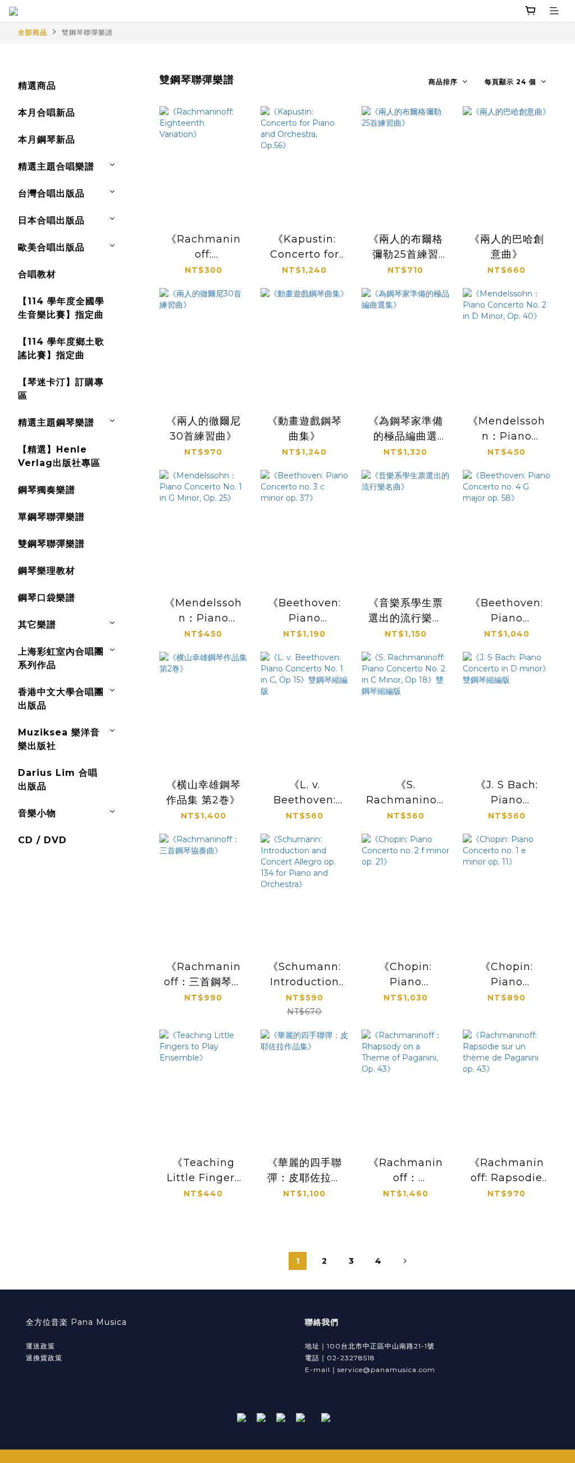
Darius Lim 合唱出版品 (58, 779)
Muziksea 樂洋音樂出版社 (59, 739)
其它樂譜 (37, 624)
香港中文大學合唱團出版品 (61, 699)
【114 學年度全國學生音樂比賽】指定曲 (61, 308)
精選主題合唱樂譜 (56, 166)
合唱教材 (37, 274)
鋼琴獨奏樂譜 (46, 489)
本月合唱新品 (46, 112)
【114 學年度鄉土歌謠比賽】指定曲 (61, 348)
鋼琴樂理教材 (46, 570)
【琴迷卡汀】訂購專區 (61, 389)
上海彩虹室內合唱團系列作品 (61, 658)
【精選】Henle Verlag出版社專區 (59, 456)
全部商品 (32, 32)
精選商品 (37, 85)
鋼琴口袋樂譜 (46, 597)
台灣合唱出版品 (51, 193)
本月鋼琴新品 (46, 139)
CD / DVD (42, 840)
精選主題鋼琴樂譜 (56, 422)
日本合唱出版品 (51, 220)
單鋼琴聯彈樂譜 (51, 516)
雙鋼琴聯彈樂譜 (87, 32)
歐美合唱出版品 (51, 247)
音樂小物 (37, 813)
